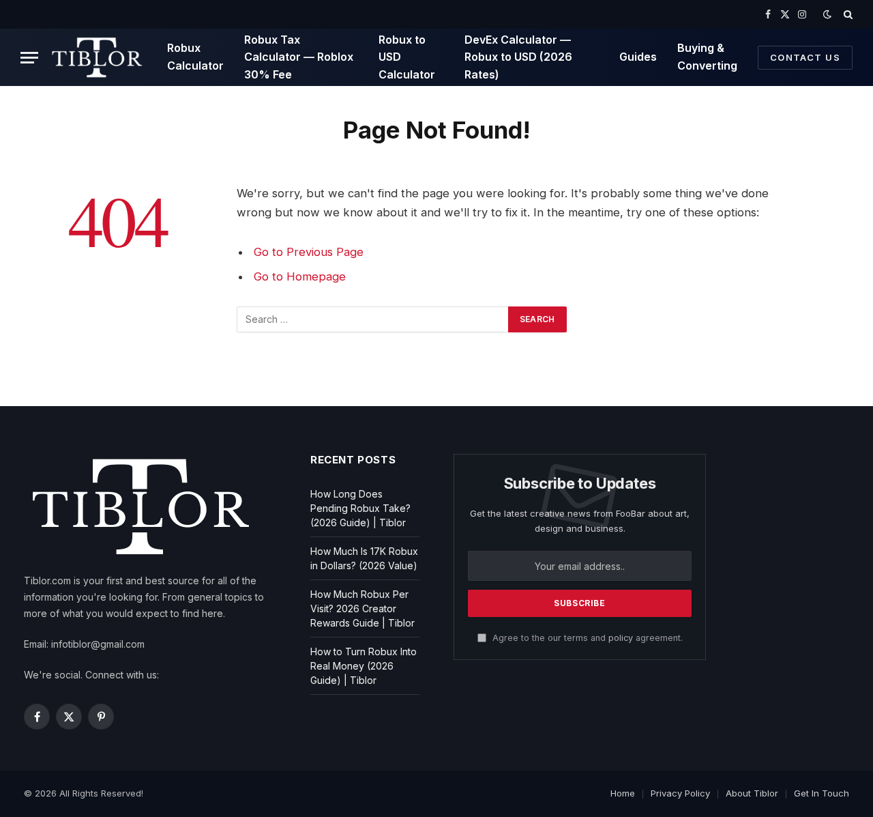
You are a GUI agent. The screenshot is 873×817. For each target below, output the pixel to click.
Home (622, 793)
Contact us (805, 57)
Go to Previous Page (309, 252)
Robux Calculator (195, 56)
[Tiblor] (97, 57)
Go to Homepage (300, 276)
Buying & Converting (707, 56)
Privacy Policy (680, 793)
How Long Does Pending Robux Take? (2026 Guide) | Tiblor (360, 508)
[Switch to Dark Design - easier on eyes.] (827, 14)
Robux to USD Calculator (407, 57)
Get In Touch (821, 793)
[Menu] (29, 57)
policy (620, 638)
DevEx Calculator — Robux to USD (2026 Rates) (518, 57)
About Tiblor (752, 793)
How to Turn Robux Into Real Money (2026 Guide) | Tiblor (363, 666)
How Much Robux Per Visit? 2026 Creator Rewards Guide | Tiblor (362, 608)
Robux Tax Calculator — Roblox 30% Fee (298, 57)
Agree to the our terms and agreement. (586, 638)
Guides (638, 56)
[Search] (847, 14)
